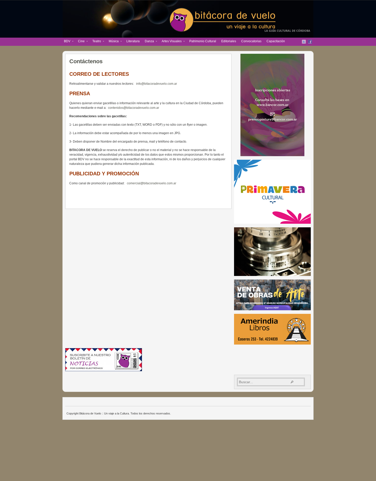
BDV (65, 41)
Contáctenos (86, 61)
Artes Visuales (170, 41)
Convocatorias (251, 41)
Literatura (133, 41)
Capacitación (276, 41)
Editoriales (228, 41)
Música (112, 41)
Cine (80, 41)
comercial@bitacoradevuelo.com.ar (151, 183)
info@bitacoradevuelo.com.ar (156, 83)
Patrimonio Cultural (202, 41)
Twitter (304, 42)
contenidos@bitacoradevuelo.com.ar (133, 108)
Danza (148, 41)
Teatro (95, 41)
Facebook (310, 42)
